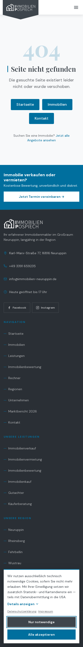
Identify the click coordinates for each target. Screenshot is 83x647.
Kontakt (41, 118)
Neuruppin (16, 530)
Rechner (14, 378)
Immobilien (57, 104)
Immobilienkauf (19, 482)
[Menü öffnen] (76, 7)
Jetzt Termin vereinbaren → (41, 197)
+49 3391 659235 (22, 266)
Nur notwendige (41, 622)
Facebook (19, 308)
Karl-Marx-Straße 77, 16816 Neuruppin (37, 253)
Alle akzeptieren (41, 634)
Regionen (15, 389)
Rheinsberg (16, 541)
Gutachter (16, 493)
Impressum (45, 611)
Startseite (25, 104)
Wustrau (14, 563)
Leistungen (16, 356)
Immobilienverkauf (22, 448)
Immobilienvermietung (25, 459)
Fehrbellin (15, 552)
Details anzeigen (21, 604)
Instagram (48, 308)
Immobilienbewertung (24, 367)
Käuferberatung (20, 504)
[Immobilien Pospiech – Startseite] (21, 9)
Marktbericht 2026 (22, 411)
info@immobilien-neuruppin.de (32, 279)
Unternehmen (18, 400)
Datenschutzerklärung (21, 611)
